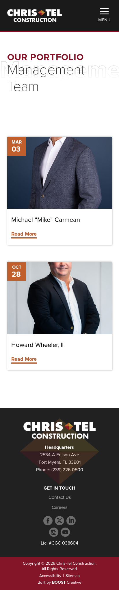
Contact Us (60, 497)
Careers (59, 507)
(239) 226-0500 (67, 470)
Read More (24, 234)
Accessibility (50, 575)
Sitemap (73, 575)
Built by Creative (59, 582)
